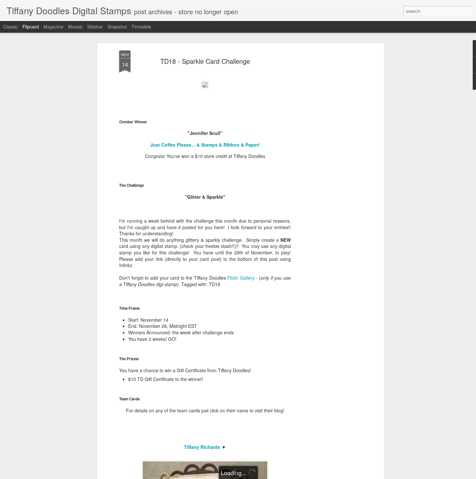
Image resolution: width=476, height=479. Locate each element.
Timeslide (141, 26)
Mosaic (75, 26)
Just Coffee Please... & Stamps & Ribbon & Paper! (205, 144)
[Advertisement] (326, 152)
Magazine (53, 26)
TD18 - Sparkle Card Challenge (205, 61)
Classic (10, 26)
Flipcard (30, 26)
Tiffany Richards (202, 447)
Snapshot (117, 26)
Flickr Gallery (241, 277)
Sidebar (95, 26)
